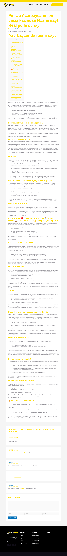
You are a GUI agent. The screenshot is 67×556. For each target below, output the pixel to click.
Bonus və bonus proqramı (15, 58)
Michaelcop (11, 436)
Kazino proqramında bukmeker (16, 50)
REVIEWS (36, 4)
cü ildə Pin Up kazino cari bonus (16, 87)
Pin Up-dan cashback (14, 76)
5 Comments (10, 28)
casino (14, 28)
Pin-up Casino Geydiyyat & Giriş (16, 64)
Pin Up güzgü (13, 91)
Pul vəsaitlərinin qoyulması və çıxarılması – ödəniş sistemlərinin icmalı (16, 94)
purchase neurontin (17, 477)
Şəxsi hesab (13, 60)
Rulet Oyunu (13, 46)
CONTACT (46, 4)
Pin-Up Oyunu (13, 71)
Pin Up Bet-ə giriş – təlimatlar (16, 57)
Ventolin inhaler (26, 465)
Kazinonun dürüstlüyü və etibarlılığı (17, 72)
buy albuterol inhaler (23, 452)
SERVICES (31, 4)
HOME (26, 4)
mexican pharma (22, 488)
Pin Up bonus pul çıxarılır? (15, 65)
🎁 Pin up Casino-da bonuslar (16, 69)
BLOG (41, 4)
